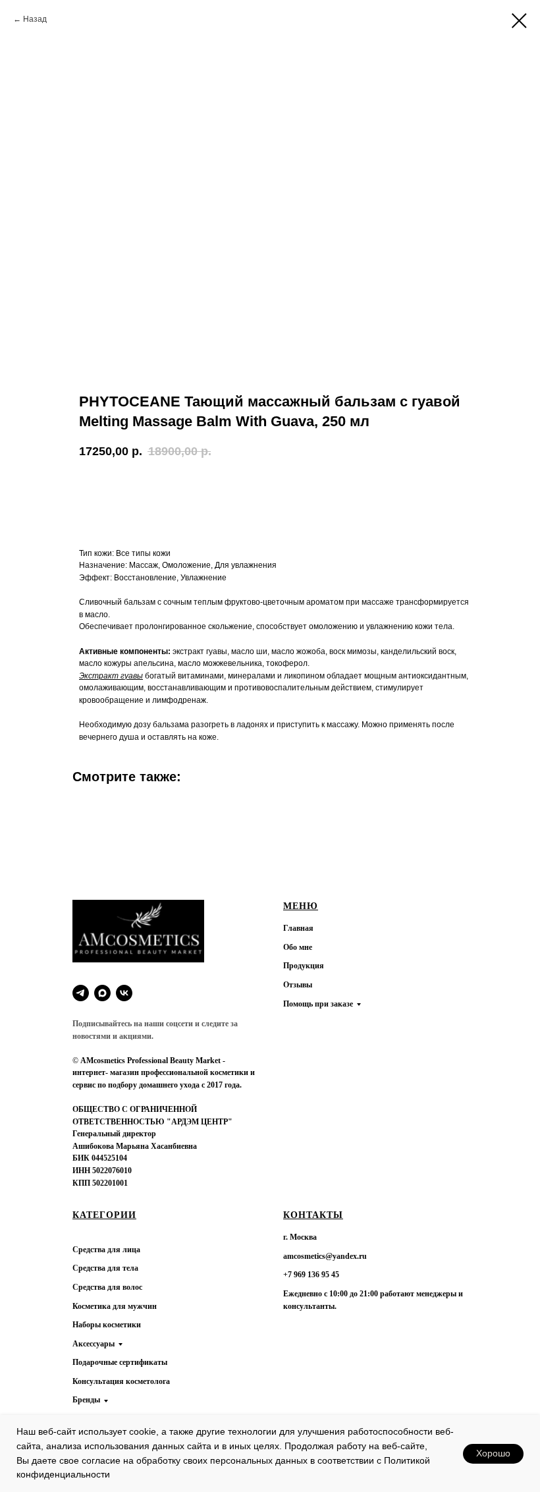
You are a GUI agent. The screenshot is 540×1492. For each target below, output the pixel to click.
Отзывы (297, 984)
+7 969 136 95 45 (311, 1274)
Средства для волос (107, 1287)
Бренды (86, 1399)
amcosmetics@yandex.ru (325, 1256)
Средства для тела (105, 1268)
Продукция (303, 965)
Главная (298, 928)
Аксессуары (93, 1343)
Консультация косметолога (121, 1381)
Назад (35, 19)
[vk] (124, 993)
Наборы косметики (106, 1324)
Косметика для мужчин (114, 1306)
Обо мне (297, 947)
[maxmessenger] (102, 993)
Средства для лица (106, 1249)
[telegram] (80, 993)
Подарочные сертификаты (119, 1362)
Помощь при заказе (318, 1003)
